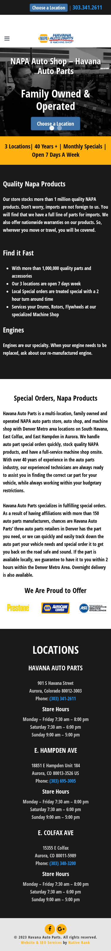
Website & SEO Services (41, 942)
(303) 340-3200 (62, 863)
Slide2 (59, 128)
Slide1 (51, 128)
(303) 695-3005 (62, 781)
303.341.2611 (87, 7)
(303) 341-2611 (62, 698)
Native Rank (79, 942)
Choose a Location (48, 7)
